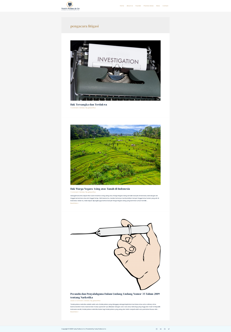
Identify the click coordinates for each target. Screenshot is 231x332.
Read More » (74, 203)
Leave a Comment (76, 301)
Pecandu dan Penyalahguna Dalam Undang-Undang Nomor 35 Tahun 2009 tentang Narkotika (115, 295)
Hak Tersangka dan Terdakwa (88, 104)
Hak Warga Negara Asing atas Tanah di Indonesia (100, 189)
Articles (82, 108)
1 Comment (74, 108)
